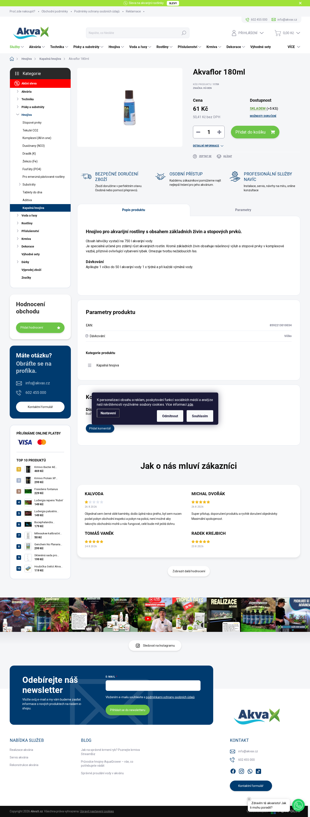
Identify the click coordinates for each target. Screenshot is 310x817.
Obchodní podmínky (55, 11)
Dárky (25, 262)
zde (190, 404)
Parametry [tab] (243, 210)
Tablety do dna (32, 192)
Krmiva (26, 239)
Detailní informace (206, 145)
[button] (298, 805)
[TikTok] (258, 770)
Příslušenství (30, 231)
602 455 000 (36, 392)
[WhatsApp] (250, 770)
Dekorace (28, 246)
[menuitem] (17, 47)
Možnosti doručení (263, 116)
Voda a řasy (29, 215)
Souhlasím (200, 416)
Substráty (29, 184)
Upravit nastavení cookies (97, 811)
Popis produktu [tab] (133, 210)
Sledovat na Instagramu (159, 645)
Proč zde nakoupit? (22, 11)
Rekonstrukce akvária (24, 765)
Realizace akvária (21, 749)
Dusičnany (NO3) (34, 145)
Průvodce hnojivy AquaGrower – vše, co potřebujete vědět (107, 764)
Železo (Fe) (30, 161)
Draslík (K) (29, 153)
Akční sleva (29, 83)
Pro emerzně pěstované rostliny (44, 176)
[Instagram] (241, 770)
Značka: (202, 88)
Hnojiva (27, 114)
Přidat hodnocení (31, 327)
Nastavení (108, 413)
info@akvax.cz (38, 383)
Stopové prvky (32, 122)
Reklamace (133, 11)
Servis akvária (19, 757)
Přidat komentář (100, 428)
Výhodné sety (31, 254)
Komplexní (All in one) (37, 138)
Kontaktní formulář (40, 407)
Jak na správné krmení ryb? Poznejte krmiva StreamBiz (110, 752)
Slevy (173, 3)
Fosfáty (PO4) (32, 169)
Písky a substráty (33, 107)
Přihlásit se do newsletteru (127, 710)
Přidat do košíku (250, 132)
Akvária (27, 91)
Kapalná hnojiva (33, 208)
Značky (26, 277)
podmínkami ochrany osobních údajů (170, 697)
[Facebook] (233, 770)
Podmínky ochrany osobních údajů (97, 11)
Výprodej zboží (31, 269)
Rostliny (27, 223)
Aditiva (27, 200)
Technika (28, 99)
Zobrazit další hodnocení (189, 571)
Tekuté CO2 (30, 130)
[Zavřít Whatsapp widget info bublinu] (249, 799)
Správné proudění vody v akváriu (102, 773)
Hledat (183, 33)
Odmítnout (170, 416)
